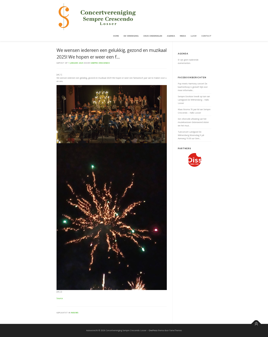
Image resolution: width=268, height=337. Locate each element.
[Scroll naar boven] (256, 324)
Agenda (171, 36)
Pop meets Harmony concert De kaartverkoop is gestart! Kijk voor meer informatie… (193, 87)
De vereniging (131, 36)
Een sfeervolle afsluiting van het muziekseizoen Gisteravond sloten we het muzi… (193, 122)
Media (183, 36)
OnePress (153, 330)
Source (60, 298)
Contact (206, 36)
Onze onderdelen (152, 36)
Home (116, 36)
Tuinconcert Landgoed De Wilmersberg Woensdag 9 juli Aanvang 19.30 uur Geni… (191, 135)
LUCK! (194, 36)
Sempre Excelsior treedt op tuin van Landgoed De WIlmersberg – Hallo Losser (194, 99)
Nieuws (75, 312)
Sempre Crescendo (100, 63)
